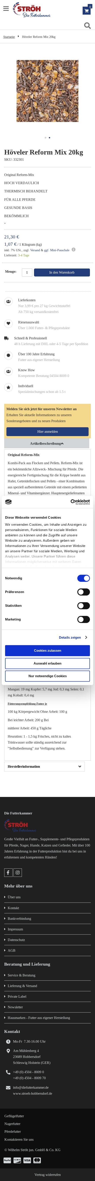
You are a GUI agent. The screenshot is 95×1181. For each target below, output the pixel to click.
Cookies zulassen (47, 650)
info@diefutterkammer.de (31, 1087)
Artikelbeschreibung (45, 443)
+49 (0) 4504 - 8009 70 (29, 1078)
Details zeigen (70, 637)
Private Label (17, 996)
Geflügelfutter (14, 1116)
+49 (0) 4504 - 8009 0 (28, 1072)
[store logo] (52, 9)
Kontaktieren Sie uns (19, 1139)
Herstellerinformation (24, 766)
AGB (11, 950)
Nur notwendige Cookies (47, 676)
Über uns (14, 897)
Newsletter (15, 1007)
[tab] (47, 443)
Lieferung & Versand (22, 986)
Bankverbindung (19, 918)
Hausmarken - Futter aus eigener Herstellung (39, 1018)
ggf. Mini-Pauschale (56, 250)
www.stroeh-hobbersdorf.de (32, 1093)
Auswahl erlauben (47, 663)
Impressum (15, 929)
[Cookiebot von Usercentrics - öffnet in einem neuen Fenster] (70, 502)
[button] (46, 137)
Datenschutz (16, 940)
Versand (35, 250)
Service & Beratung (21, 975)
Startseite (9, 37)
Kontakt (13, 908)
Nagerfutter (12, 1124)
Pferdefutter (12, 1131)
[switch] (83, 592)
